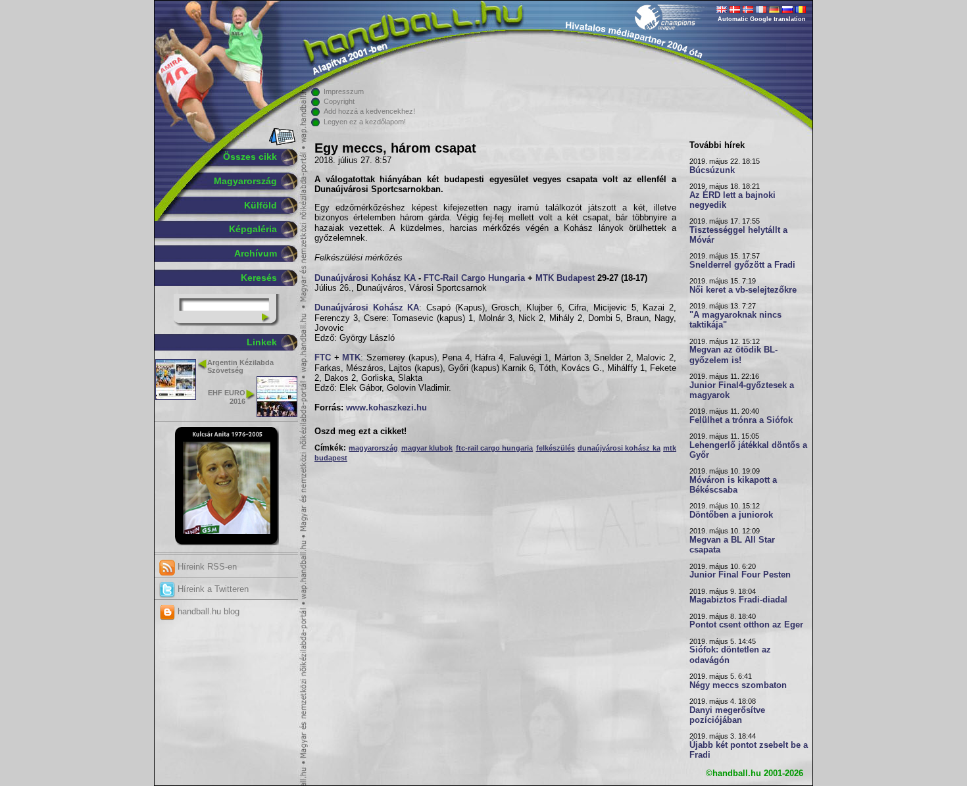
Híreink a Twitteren (212, 589)
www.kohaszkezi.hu (386, 407)
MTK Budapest (565, 278)
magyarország (373, 448)
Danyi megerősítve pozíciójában (727, 715)
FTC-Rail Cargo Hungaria (474, 278)
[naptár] (281, 142)
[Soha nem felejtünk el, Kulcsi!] (226, 542)
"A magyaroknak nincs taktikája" (735, 320)
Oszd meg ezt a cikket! (360, 431)
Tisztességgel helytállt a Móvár (738, 235)
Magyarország (245, 181)
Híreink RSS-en (206, 567)
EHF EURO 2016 (226, 397)
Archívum (255, 253)
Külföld (260, 205)
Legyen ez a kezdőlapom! (365, 122)
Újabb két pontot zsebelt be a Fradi (748, 750)
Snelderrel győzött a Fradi (742, 265)
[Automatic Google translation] (721, 10)
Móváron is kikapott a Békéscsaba (733, 485)
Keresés (259, 277)
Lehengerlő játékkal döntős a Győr (748, 450)
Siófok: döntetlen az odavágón (730, 654)
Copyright (339, 101)
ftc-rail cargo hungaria (494, 448)
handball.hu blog (207, 611)
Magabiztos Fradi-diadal (738, 599)
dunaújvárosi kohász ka (619, 448)
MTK (351, 357)
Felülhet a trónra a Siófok (741, 420)
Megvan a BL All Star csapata (732, 544)
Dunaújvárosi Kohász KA (365, 278)
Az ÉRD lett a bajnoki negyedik (732, 200)
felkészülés (555, 448)
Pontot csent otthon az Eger (746, 624)
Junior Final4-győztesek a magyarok (741, 390)
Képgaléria (253, 229)
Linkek (262, 342)
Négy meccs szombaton (738, 685)
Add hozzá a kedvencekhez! (369, 111)
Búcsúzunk (712, 170)
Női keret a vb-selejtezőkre (743, 290)
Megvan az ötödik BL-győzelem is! (733, 354)
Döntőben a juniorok (731, 515)
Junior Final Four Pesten (740, 574)
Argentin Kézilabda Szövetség (240, 366)
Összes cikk (250, 156)
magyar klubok (427, 448)
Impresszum (344, 91)
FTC (322, 357)
